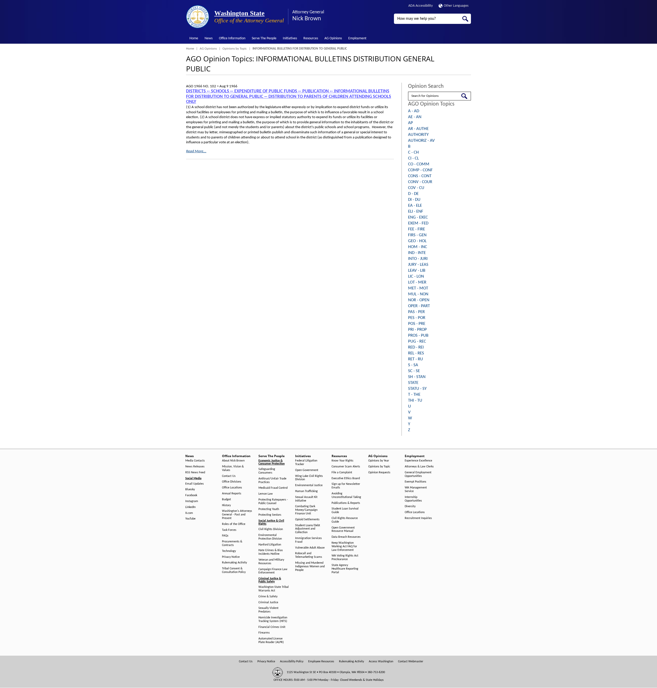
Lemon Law (265, 493)
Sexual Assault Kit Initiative (306, 499)
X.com (189, 513)
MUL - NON (418, 294)
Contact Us (229, 476)
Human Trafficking (306, 491)
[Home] (197, 16)
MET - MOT (418, 288)
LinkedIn (190, 507)
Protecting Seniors (269, 514)
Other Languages (456, 6)
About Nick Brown (233, 460)
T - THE (414, 394)
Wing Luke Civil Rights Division (309, 478)
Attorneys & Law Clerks (419, 466)
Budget (226, 499)
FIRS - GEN (417, 235)
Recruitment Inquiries (418, 518)
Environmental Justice (309, 485)
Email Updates (194, 483)
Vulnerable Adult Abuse (310, 547)
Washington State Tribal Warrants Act (273, 589)
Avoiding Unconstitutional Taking (346, 495)
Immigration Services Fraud (308, 540)
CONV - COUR (420, 182)
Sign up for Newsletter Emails (346, 486)
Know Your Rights (342, 460)
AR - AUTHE (418, 129)
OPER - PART (419, 306)
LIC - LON (416, 276)
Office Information (232, 38)
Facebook (191, 495)
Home (193, 38)
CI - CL (413, 158)
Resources (310, 38)
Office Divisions (231, 481)
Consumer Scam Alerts (346, 466)
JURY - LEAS (418, 264)
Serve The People (264, 38)
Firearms (264, 632)
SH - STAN (417, 377)
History (226, 505)
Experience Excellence (418, 460)
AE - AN (414, 117)
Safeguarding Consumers (266, 471)
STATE (413, 383)
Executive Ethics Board (346, 478)
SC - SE (414, 371)
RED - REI (416, 347)
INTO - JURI (418, 259)
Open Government (306, 470)
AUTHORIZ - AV (421, 140)
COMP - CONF (420, 170)
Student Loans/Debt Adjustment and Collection (307, 529)
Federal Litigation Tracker (306, 462)
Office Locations (232, 487)
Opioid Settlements (307, 519)
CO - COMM (418, 164)
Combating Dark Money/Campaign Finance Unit (306, 510)
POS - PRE (416, 324)
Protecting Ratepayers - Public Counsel (273, 501)
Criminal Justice (268, 602)
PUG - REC (417, 341)
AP (410, 123)
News (208, 38)
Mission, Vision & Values (233, 468)
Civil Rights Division (270, 529)
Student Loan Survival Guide (345, 510)
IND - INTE (417, 253)
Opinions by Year (378, 460)
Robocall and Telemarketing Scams (308, 555)
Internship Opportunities (413, 499)
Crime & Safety (267, 596)
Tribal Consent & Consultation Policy (234, 570)
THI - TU (415, 400)
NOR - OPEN (418, 300)
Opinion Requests (379, 472)
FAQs (225, 535)
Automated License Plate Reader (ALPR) (271, 640)
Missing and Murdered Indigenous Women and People (310, 566)
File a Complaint (342, 472)
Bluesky (190, 489)
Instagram (191, 501)
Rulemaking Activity (234, 562)
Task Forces (229, 530)
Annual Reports (231, 493)
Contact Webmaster (410, 661)
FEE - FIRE (416, 229)
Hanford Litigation (269, 544)
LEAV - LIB (416, 270)
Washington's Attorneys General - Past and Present (237, 515)
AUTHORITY (418, 135)
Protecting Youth (268, 509)
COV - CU (416, 188)
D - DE (413, 194)
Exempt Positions (415, 481)
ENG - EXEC (418, 217)
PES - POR (416, 318)
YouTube (190, 518)
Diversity (410, 506)
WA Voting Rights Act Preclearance (345, 557)
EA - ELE (415, 205)
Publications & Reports (346, 503)
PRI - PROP (417, 329)
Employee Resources (321, 661)
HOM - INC (417, 247)
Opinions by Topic (235, 48)
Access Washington (381, 661)
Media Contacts (195, 460)
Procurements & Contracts (232, 543)
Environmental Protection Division (270, 537)
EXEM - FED (418, 223)
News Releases (195, 466)
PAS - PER (416, 312)
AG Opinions (333, 38)
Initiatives (290, 38)
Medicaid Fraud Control (273, 487)
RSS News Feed (195, 472)
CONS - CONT (419, 176)
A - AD (413, 111)
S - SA (413, 365)
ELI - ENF (415, 211)
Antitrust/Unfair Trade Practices (272, 480)
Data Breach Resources (346, 537)
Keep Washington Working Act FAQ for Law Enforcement (344, 546)
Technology (229, 551)
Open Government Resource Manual (343, 529)
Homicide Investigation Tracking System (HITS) (272, 619)
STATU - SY (417, 389)
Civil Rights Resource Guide (345, 520)
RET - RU (415, 359)
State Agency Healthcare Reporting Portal (345, 569)
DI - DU (414, 199)
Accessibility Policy (291, 661)
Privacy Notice (231, 557)
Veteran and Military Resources (271, 561)
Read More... (196, 151)
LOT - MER (417, 282)
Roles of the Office (233, 524)
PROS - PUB (418, 335)
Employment (357, 38)
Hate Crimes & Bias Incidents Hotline (270, 552)
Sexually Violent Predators (268, 610)
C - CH (413, 152)
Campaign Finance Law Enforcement (272, 571)
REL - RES (416, 353)
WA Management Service (416, 489)
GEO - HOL (417, 241)
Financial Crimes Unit (271, 627)
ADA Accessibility (420, 6)
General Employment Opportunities (418, 474)
